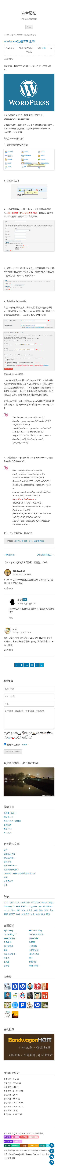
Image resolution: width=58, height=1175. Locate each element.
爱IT (31, 958)
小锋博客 (33, 946)
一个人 (7, 910)
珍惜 (33, 914)
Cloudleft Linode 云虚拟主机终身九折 (19, 873)
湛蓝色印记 (34, 954)
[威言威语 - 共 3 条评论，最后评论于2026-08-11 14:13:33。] (44, 998)
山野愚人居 (34, 950)
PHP (18, 906)
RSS (23, 906)
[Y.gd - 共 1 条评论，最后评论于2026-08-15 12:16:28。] (15, 989)
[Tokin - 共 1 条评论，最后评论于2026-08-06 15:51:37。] (44, 1007)
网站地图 (39, 1133)
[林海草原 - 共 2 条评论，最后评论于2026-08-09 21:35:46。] (30, 1007)
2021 (12, 902)
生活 (38, 914)
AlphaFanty (8, 930)
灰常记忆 (29, 13)
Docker (44, 902)
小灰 (19, 600)
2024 (17, 902)
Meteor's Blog (9, 938)
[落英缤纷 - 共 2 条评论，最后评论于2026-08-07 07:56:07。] (37, 1007)
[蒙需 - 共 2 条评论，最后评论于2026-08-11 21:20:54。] (7, 998)
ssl (30, 541)
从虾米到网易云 (45, 555)
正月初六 (7, 832)
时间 (18, 914)
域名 (23, 910)
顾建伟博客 (34, 966)
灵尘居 (6, 958)
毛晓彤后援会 (9, 954)
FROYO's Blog (35, 930)
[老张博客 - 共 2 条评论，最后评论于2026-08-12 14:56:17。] (37, 989)
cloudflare (35, 902)
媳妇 (41, 910)
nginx (17, 541)
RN (25, 1150)
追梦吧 (6, 966)
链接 (5, 877)
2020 (6, 902)
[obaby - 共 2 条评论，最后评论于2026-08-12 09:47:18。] (44, 989)
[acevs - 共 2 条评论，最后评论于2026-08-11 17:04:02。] (22, 998)
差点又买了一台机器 (12, 821)
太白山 (30, 910)
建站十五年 (8, 817)
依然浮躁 (7, 825)
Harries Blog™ (10, 934)
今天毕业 (7, 942)
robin (14, 629)
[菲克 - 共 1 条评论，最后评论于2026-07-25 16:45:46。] (15, 1017)
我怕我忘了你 (9, 854)
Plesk (24, 541)
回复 (11, 588)
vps (40, 906)
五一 (13, 910)
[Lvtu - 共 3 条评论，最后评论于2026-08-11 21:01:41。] (15, 998)
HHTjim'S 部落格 (36, 934)
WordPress (39, 541)
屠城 (5, 950)
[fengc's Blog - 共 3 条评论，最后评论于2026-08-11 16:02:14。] (30, 998)
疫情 (43, 914)
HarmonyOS (9, 906)
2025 (23, 902)
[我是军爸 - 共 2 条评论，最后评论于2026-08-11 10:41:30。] (7, 1007)
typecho (33, 906)
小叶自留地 (8, 946)
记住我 (10, 744)
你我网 (32, 942)
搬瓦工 (12, 914)
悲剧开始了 (8, 881)
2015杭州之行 (9, 858)
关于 (5, 885)
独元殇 (6, 962)
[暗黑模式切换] (51, 1162)
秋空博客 (33, 962)
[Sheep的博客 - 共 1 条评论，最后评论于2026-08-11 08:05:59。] (15, 1007)
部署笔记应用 (9, 813)
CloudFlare (44, 1150)
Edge (50, 902)
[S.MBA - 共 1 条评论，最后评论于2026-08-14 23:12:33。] (22, 989)
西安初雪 (7, 862)
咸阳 (18, 910)
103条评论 (8, 59)
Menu (29, 27)
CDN (28, 902)
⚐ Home (7, 35)
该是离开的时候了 (11, 869)
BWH (24, 744)
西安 (48, 914)
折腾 (13, 35)
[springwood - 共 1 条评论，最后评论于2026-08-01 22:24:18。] (7, 1017)
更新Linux (8, 829)
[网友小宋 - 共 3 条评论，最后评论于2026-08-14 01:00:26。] (30, 989)
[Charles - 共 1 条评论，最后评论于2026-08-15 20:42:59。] (7, 989)
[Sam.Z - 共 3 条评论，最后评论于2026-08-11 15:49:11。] (37, 998)
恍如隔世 (9, 555)
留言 (5, 850)
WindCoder (33, 938)
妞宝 (36, 910)
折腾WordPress (10, 866)
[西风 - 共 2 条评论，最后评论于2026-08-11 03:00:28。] (22, 1007)
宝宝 (46, 910)
